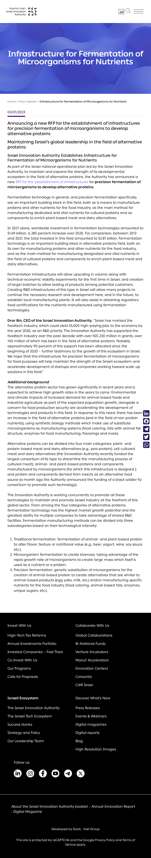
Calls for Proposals (22, 677)
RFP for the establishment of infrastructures (52, 182)
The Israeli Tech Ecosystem (29, 716)
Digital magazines (91, 724)
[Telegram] (146, 429)
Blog (79, 741)
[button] (128, 12)
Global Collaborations (94, 635)
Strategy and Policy (23, 733)
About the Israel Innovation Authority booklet (49, 806)
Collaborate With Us (92, 625)
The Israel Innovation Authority (33, 708)
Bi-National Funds (91, 643)
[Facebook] (146, 421)
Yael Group (91, 829)
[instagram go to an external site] (30, 774)
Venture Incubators (92, 652)
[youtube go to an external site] (55, 774)
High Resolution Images (96, 749)
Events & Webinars (91, 716)
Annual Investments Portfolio (31, 643)
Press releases (28, 101)
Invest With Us (19, 625)
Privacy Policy (105, 840)
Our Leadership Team (25, 741)
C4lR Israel (84, 685)
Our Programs (19, 668)
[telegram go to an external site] (68, 774)
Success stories (19, 724)
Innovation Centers (92, 668)
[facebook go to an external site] (43, 774)
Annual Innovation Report (113, 806)
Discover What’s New (93, 698)
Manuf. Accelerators (92, 660)
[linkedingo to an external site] (18, 774)
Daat (77, 829)
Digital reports (87, 733)
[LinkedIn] (146, 413)
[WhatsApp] (146, 445)
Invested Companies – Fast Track (35, 652)
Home (11, 101)
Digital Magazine (27, 811)
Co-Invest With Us (22, 660)
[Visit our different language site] (121, 11)
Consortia (84, 677)
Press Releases (88, 708)
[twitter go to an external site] (81, 774)
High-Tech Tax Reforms (26, 635)
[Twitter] (146, 437)
